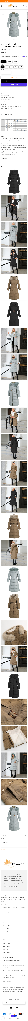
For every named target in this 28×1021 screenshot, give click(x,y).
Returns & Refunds (7, 928)
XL (16, 66)
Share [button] (4, 849)
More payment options (14, 87)
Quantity (2, 69)
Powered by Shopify (16, 1018)
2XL (21, 66)
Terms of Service (6, 934)
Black (15, 61)
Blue (3, 61)
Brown (9, 61)
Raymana (12, 1018)
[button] (1, 6)
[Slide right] (16, 39)
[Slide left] (11, 39)
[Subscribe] (23, 1002)
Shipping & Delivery (7, 925)
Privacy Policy (6, 931)
